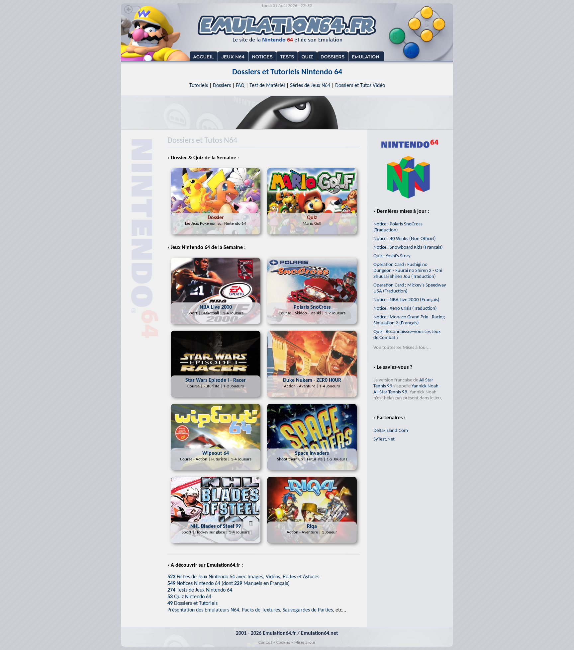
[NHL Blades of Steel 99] (215, 545)
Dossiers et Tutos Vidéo (360, 85)
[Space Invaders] (312, 472)
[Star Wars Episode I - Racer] (215, 399)
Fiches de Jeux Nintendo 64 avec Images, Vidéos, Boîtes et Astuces (243, 577)
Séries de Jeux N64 (310, 85)
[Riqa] (312, 545)
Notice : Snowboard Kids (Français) (408, 247)
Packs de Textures (261, 610)
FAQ (240, 85)
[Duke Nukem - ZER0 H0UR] (312, 399)
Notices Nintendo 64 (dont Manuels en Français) (228, 583)
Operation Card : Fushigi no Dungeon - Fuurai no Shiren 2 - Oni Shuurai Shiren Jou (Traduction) (407, 270)
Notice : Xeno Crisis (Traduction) (405, 308)
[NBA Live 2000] (215, 326)
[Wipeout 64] (215, 472)
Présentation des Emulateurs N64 (203, 610)
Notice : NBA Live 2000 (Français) (406, 299)
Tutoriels (198, 85)
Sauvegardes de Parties (308, 610)
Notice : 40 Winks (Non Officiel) (404, 238)
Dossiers (222, 85)
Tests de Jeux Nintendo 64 (199, 590)
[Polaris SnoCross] (312, 326)
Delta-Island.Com (390, 430)
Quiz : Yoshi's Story (392, 256)
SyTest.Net (384, 439)
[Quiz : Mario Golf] (312, 236)
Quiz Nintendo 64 (189, 597)
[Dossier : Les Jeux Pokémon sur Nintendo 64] (215, 236)
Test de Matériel (267, 85)
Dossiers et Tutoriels (192, 603)
